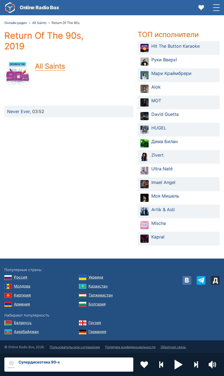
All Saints (50, 66)
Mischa (158, 223)
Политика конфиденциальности (130, 347)
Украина (96, 277)
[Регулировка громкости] (213, 364)
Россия (20, 277)
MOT (156, 100)
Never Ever (18, 111)
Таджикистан (101, 295)
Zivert (157, 155)
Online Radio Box (39, 7)
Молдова (22, 286)
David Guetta (165, 114)
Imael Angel (163, 182)
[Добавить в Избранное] (144, 364)
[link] (9, 7)
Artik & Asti (163, 209)
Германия (97, 331)
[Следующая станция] (195, 364)
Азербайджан (26, 331)
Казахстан (98, 286)
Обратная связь (173, 347)
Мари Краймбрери (171, 73)
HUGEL (158, 128)
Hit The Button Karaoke (175, 46)
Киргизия (22, 295)
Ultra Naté (162, 168)
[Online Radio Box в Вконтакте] (186, 280)
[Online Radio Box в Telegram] (201, 280)
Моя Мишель (165, 196)
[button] (178, 364)
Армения (22, 304)
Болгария (97, 304)
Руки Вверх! (164, 59)
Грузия (95, 322)
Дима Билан (164, 141)
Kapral (157, 236)
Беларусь (23, 322)
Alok (156, 87)
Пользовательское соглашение (75, 347)
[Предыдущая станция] (161, 364)
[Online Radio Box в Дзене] (215, 280)
